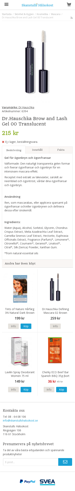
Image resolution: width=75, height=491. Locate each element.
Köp (25, 326)
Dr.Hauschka (18, 107)
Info (13, 326)
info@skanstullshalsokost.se (20, 420)
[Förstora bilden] (37, 64)
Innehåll (37, 149)
